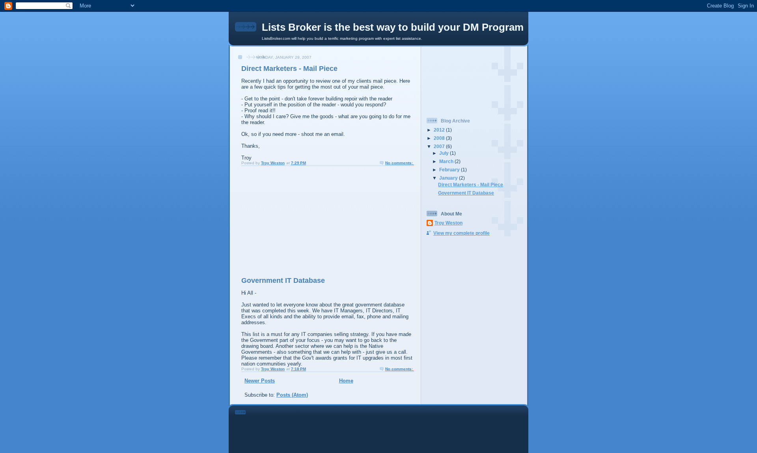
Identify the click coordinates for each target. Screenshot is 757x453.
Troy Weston (448, 222)
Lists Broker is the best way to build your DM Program (393, 27)
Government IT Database (283, 280)
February (450, 169)
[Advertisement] (292, 221)
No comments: (399, 163)
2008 (440, 138)
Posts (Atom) (292, 395)
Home (346, 381)
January (449, 177)
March (447, 161)
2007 (440, 146)
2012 (440, 129)
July (444, 153)
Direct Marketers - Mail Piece (289, 68)
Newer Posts (259, 381)
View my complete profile (461, 233)
